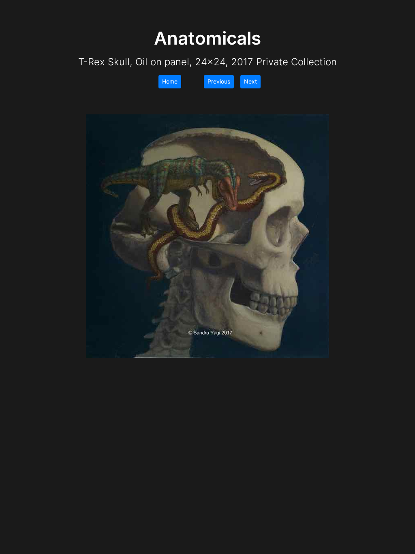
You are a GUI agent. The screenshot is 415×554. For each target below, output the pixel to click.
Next (250, 81)
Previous (219, 81)
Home (170, 81)
